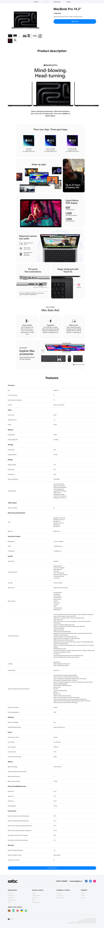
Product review (57, 1)
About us (83, 893)
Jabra (33, 900)
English (12, 919)
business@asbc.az (76, 881)
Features (69, 1)
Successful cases (36, 902)
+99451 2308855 (61, 881)
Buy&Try (9, 902)
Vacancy (83, 895)
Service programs (60, 897)
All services (59, 893)
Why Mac (10, 893)
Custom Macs (11, 897)
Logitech (34, 893)
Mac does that (11, 895)
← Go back (35, 1)
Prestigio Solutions (36, 895)
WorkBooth (34, 897)
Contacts (83, 897)
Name (46, 1)
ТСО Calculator (60, 895)
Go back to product (52, 868)
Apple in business (12, 900)
